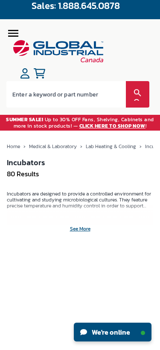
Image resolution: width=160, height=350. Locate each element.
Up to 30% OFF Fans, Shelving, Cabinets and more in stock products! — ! (80, 122)
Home (13, 146)
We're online (110, 332)
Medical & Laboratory (53, 146)
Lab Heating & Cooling (111, 146)
